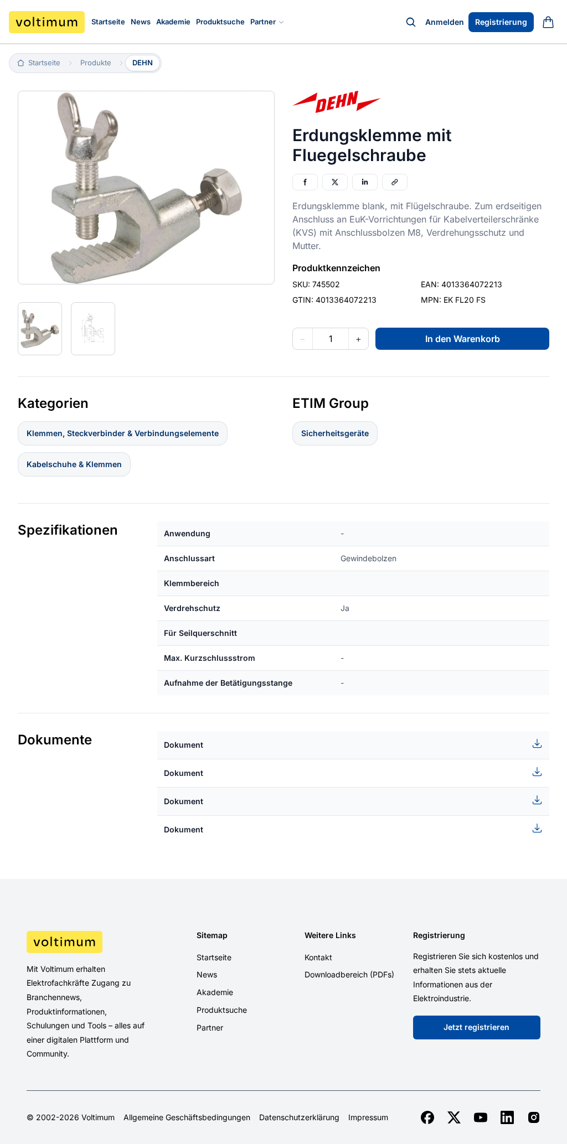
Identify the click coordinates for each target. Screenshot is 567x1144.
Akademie (173, 21)
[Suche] (411, 22)
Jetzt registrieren (476, 1027)
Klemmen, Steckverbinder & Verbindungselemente (123, 433)
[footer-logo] (86, 942)
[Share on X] (335, 182)
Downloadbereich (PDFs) (349, 974)
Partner (263, 21)
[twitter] (454, 1117)
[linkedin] (507, 1117)
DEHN (142, 62)
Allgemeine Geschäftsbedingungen (186, 1117)
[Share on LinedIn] (365, 182)
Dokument (183, 744)
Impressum (368, 1117)
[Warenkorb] (548, 22)
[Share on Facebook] (305, 182)
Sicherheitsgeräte (335, 433)
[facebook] (427, 1117)
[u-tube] (480, 1117)
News (141, 21)
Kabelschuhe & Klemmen (74, 464)
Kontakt (318, 957)
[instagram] (533, 1117)
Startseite (108, 21)
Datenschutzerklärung (299, 1117)
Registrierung (501, 22)
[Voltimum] (47, 22)
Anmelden (444, 22)
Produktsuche (220, 21)
